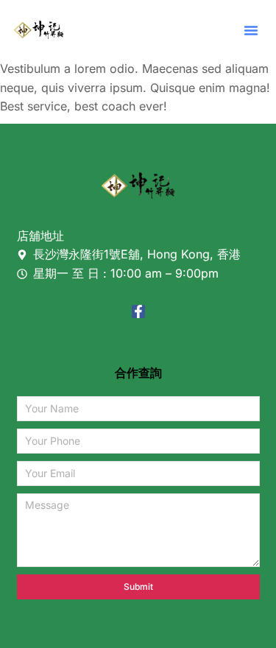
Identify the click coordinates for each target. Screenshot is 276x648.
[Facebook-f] (138, 311)
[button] (251, 30)
